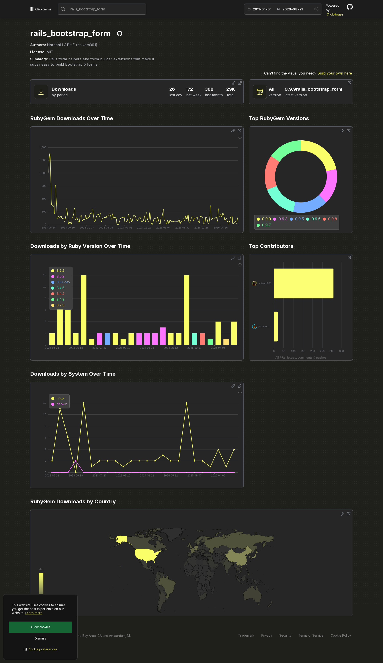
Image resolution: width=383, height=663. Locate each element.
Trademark (246, 635)
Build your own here (334, 73)
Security (285, 635)
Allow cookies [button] (40, 627)
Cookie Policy (341, 635)
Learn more (33, 613)
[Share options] (233, 83)
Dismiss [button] (40, 638)
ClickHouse (335, 14)
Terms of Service (311, 635)
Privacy (266, 635)
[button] (40, 649)
